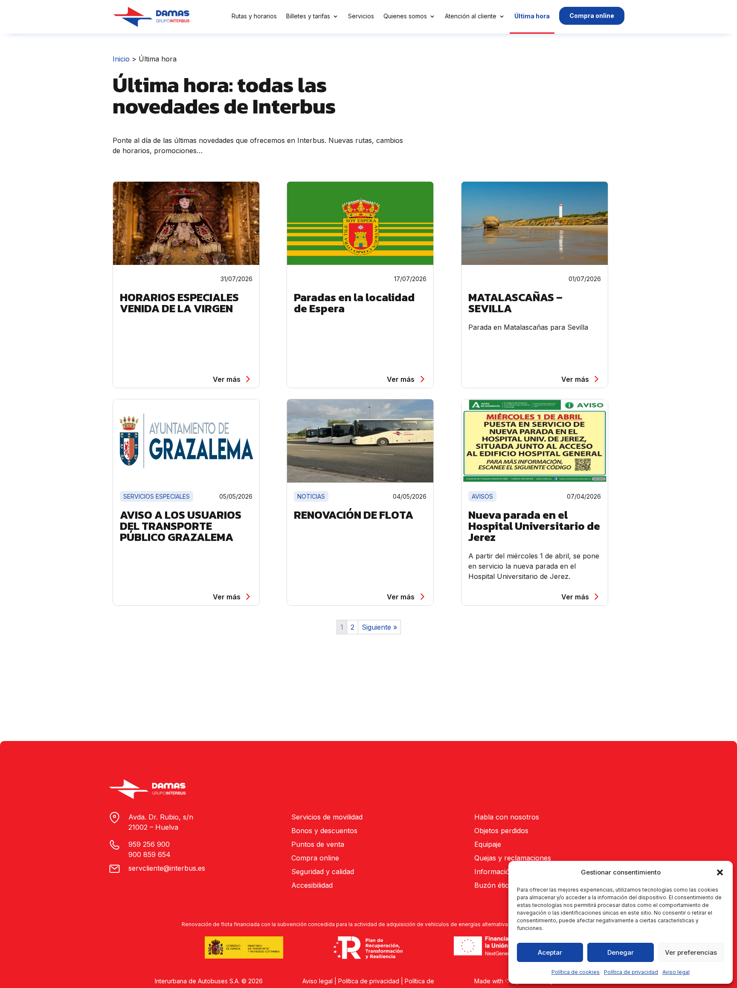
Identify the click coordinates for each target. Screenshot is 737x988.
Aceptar (550, 952)
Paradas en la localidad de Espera (354, 303)
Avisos (482, 496)
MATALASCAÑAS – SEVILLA (515, 303)
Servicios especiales (156, 496)
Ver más (227, 379)
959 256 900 (149, 844)
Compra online (591, 15)
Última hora (532, 16)
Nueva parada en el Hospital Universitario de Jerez (534, 525)
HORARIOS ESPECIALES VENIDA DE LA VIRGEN (179, 303)
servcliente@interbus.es (166, 868)
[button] (720, 872)
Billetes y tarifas (308, 16)
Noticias (311, 496)
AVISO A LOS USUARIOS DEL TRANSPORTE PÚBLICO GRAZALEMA (180, 525)
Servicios (361, 16)
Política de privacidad (631, 972)
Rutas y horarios (254, 16)
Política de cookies (575, 972)
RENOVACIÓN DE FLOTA (353, 514)
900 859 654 (149, 854)
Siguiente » (379, 627)
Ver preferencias (691, 952)
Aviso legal (676, 972)
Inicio (121, 59)
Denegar (620, 952)
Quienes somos (405, 16)
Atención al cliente (470, 16)
